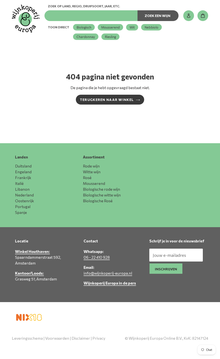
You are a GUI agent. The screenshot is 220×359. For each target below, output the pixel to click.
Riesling (110, 37)
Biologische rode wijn (101, 189)
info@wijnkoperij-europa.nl (108, 273)
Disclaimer (81, 338)
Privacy (98, 338)
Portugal (23, 206)
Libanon (22, 189)
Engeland (23, 171)
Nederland (24, 195)
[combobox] (91, 15)
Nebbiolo (151, 27)
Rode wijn (91, 166)
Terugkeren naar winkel (107, 99)
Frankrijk (23, 177)
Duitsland (23, 166)
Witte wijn (92, 171)
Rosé (87, 177)
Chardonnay (85, 37)
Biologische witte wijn (102, 195)
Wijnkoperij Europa (163, 348)
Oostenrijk (24, 200)
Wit (132, 27)
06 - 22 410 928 (97, 257)
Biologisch (83, 27)
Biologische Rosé (98, 200)
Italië (19, 183)
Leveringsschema (27, 338)
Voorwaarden (57, 338)
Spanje (21, 212)
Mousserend (110, 27)
